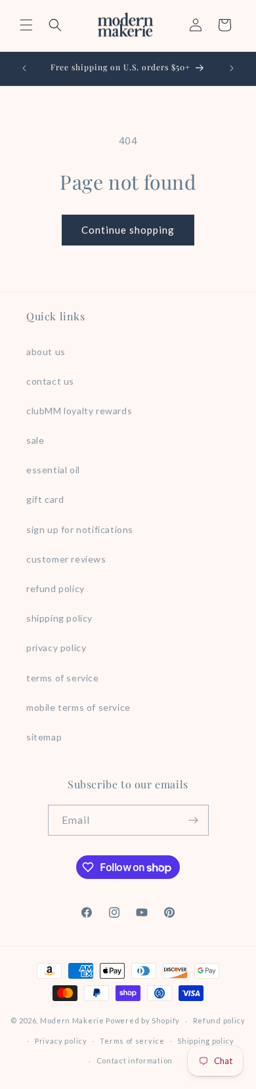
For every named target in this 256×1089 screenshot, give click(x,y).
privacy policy (56, 647)
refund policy (55, 588)
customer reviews (66, 559)
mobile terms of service (78, 707)
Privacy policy (61, 1040)
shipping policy (59, 618)
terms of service (62, 677)
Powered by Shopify (143, 1020)
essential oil (53, 469)
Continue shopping (128, 230)
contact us (50, 381)
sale (35, 440)
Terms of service (132, 1040)
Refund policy (219, 1020)
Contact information (134, 1060)
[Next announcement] (231, 68)
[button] (26, 25)
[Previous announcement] (24, 68)
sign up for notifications (79, 529)
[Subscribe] (193, 820)
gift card (45, 499)
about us (46, 351)
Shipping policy (205, 1040)
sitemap (44, 736)
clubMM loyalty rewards (79, 410)
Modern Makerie (72, 1020)
